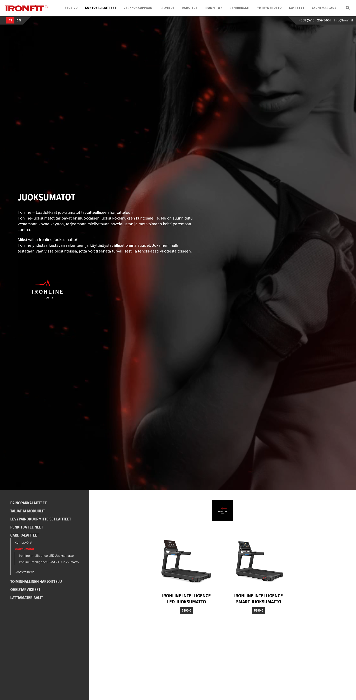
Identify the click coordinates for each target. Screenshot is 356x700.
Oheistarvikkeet (25, 590)
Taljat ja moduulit (27, 511)
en (19, 20)
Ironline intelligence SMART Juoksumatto (49, 562)
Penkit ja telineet (26, 527)
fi (10, 20)
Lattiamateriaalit (26, 598)
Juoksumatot (24, 549)
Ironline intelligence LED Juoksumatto (46, 556)
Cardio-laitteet (24, 535)
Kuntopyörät (23, 542)
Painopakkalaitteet (28, 503)
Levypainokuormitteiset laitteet (40, 519)
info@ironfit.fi (343, 20)
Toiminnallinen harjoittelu (36, 582)
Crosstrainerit (24, 572)
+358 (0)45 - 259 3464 (315, 20)
